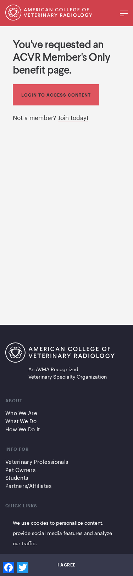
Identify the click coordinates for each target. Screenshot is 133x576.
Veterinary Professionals (36, 462)
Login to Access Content (56, 94)
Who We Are (21, 413)
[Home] (60, 353)
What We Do (21, 421)
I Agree (66, 564)
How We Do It (22, 429)
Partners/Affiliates (28, 486)
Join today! (73, 117)
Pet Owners (20, 470)
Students (16, 477)
